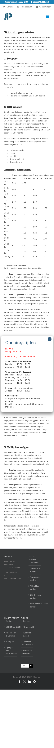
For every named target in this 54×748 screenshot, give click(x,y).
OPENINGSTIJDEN (10, 627)
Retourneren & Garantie (10, 634)
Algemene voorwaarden (27, 643)
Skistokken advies (34, 587)
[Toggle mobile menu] (48, 16)
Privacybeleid (27, 627)
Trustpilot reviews (26, 634)
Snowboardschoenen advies (35, 605)
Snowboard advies (35, 570)
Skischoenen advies (35, 596)
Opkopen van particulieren (10, 650)
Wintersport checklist (27, 652)
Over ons (26, 621)
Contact (9, 621)
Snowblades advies (35, 578)
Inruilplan (10, 641)
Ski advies (34, 562)
